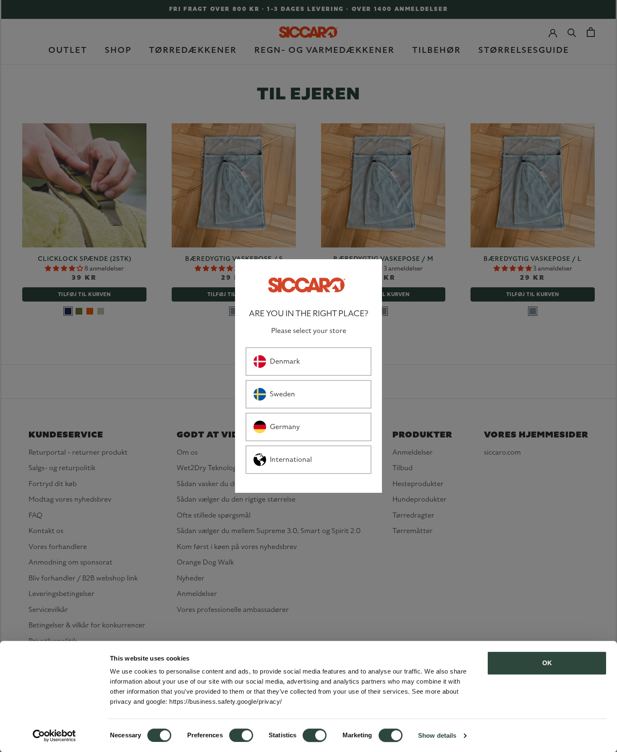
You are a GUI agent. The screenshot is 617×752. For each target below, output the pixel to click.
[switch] (241, 735)
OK (547, 662)
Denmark (285, 361)
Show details (437, 735)
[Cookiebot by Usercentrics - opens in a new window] (54, 735)
